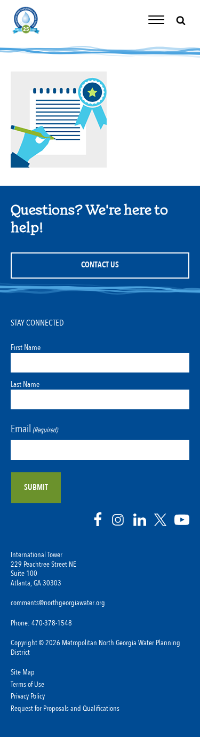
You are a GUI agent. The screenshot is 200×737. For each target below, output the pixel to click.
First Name (26, 347)
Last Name (25, 384)
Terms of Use (27, 685)
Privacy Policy (28, 696)
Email (34, 428)
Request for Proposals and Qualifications (65, 709)
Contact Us (100, 265)
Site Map (23, 672)
